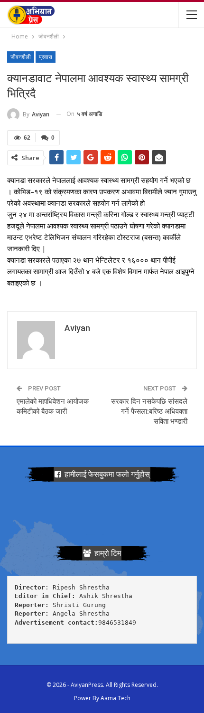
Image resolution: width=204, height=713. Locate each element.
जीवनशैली (20, 57)
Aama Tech (115, 698)
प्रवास (45, 57)
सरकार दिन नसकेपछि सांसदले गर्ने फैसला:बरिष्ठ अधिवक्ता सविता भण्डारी (149, 411)
